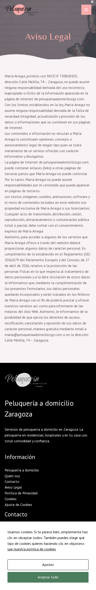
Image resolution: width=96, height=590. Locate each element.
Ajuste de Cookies (18, 504)
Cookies (11, 498)
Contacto (12, 481)
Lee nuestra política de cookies (31, 549)
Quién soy (12, 476)
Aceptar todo (48, 577)
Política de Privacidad (21, 493)
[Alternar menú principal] (86, 10)
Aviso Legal (13, 487)
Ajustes (48, 564)
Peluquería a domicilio (22, 470)
